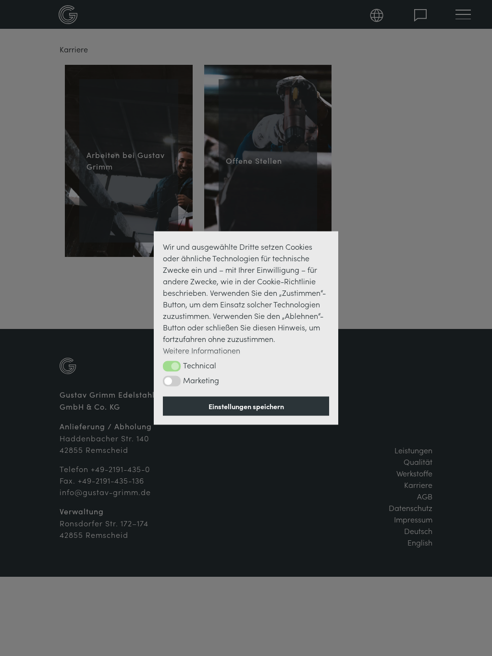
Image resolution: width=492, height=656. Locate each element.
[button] (172, 366)
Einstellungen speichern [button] (246, 406)
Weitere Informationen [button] (201, 350)
